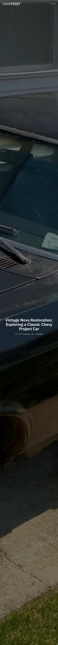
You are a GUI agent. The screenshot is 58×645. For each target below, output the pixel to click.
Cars (32, 334)
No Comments (39, 334)
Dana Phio (27, 334)
